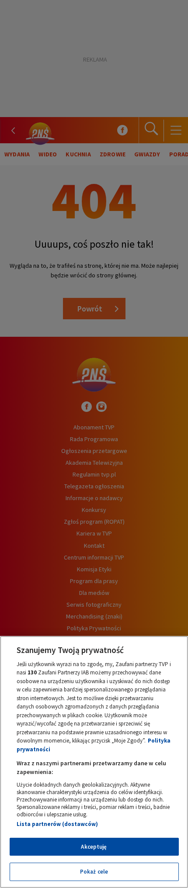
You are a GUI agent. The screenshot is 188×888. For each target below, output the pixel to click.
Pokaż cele (94, 871)
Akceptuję (94, 846)
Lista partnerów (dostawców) (57, 824)
